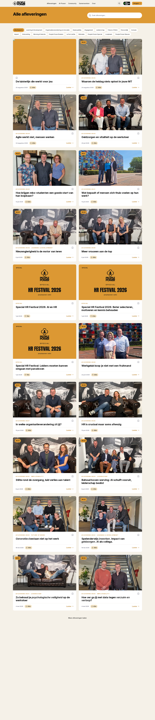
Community (72, 3)
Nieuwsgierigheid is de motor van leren (39, 251)
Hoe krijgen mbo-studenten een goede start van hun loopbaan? (44, 194)
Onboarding (26, 34)
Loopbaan (108, 34)
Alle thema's (18, 30)
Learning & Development (34, 30)
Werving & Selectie (39, 34)
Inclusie (133, 30)
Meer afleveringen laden (77, 618)
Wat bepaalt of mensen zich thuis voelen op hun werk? (110, 194)
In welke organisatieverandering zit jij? (39, 424)
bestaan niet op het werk (37, 538)
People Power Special (95, 34)
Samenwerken (84, 3)
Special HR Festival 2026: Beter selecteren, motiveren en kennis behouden (107, 309)
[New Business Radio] (126, 3)
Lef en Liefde (71, 34)
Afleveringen (51, 3)
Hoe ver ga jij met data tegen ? (106, 599)
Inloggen (136, 3)
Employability (77, 30)
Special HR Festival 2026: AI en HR (36, 307)
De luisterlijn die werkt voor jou (34, 81)
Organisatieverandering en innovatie (57, 30)
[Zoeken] (119, 3)
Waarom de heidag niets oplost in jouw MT (107, 81)
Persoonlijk (124, 30)
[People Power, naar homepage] (19, 3)
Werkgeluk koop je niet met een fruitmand (106, 365)
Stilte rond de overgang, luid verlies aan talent (43, 479)
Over (94, 3)
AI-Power (62, 3)
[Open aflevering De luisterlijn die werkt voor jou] (44, 57)
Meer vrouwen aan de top (97, 251)
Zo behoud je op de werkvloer (43, 599)
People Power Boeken (56, 34)
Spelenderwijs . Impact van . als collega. (103, 540)
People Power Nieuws (122, 34)
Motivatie (81, 34)
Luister (68, 87)
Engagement (89, 30)
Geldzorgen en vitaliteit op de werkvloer (105, 137)
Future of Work (112, 30)
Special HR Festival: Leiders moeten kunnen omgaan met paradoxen (42, 367)
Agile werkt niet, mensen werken (35, 137)
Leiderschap (100, 30)
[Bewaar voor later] (17, 78)
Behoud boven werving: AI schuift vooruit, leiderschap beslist (106, 481)
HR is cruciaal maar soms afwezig (101, 424)
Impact (16, 34)
